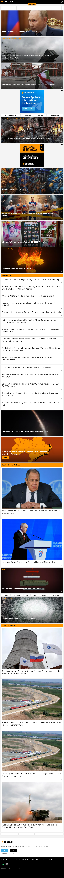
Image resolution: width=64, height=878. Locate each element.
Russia (15, 846)
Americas (8, 846)
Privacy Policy (35, 859)
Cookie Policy (28, 859)
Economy (21, 846)
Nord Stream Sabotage (8, 598)
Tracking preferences (54, 859)
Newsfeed (5, 275)
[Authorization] (55, 1)
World (3, 12)
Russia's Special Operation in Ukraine (11, 38)
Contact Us (21, 859)
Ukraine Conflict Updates (11, 465)
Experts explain (7, 625)
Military (27, 846)
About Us (3, 859)
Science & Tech (36, 846)
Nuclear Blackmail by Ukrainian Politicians (13, 249)
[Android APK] (5, 864)
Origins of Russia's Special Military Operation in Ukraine (16, 119)
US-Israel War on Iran (7, 222)
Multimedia (44, 846)
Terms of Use (15, 859)
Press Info (8, 859)
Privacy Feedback (44, 859)
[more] (62, 34)
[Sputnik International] (8, 3)
